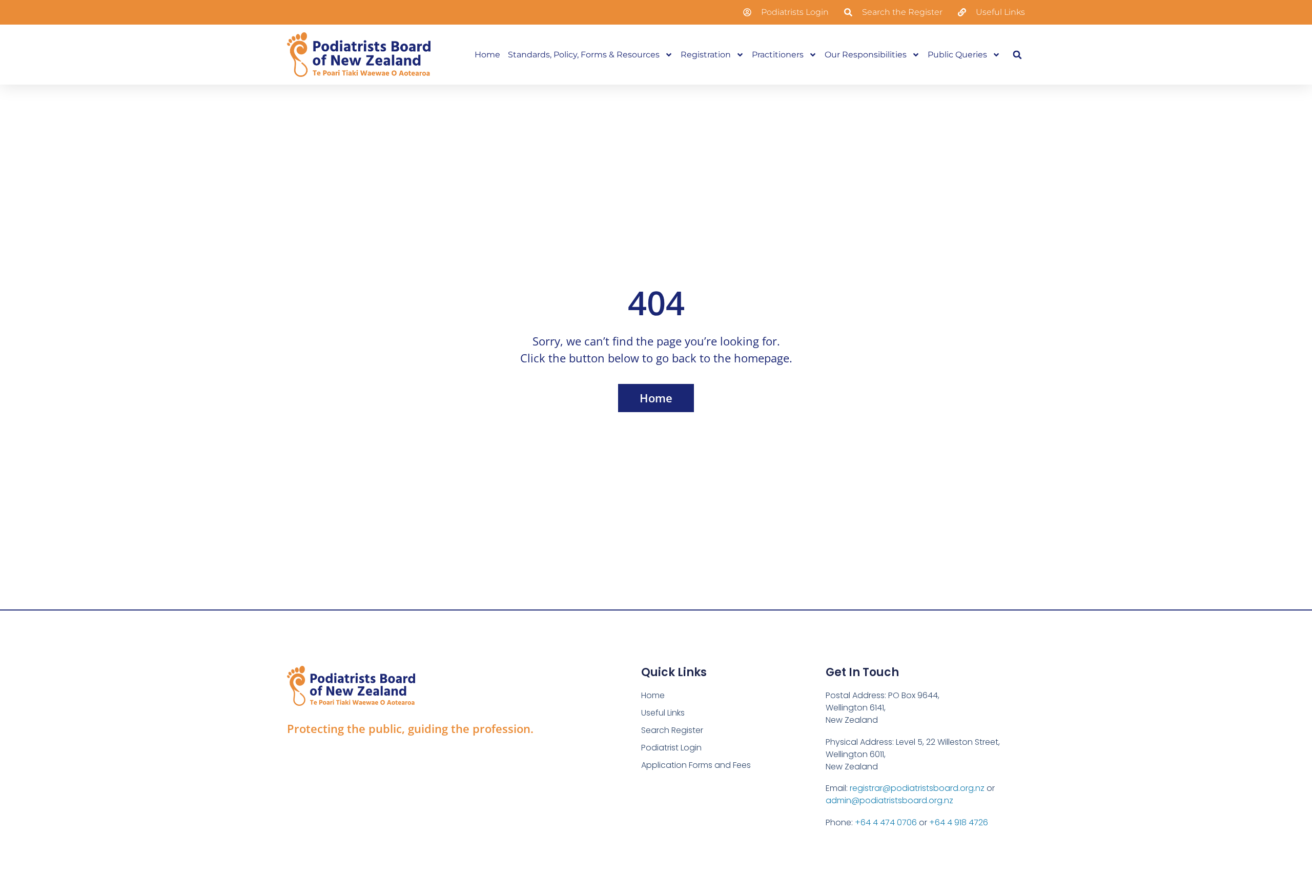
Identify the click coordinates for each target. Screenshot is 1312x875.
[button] (1017, 55)
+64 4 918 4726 (958, 822)
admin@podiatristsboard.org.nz (889, 800)
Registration (706, 54)
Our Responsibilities (866, 54)
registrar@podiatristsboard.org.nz (917, 788)
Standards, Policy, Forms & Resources (584, 54)
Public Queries (957, 54)
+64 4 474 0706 (886, 822)
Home (487, 54)
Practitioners (778, 54)
